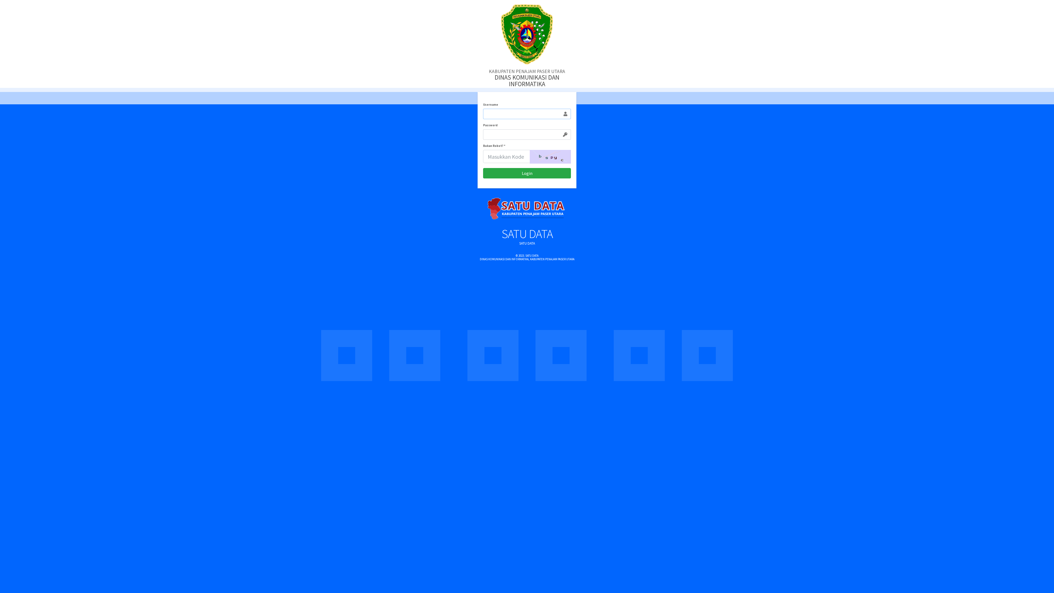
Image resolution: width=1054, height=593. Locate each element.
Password (490, 125)
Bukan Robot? (494, 146)
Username (490, 105)
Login (527, 173)
